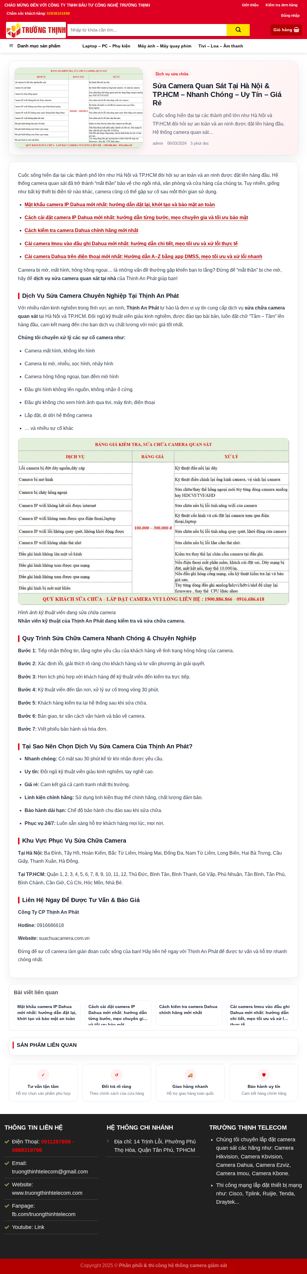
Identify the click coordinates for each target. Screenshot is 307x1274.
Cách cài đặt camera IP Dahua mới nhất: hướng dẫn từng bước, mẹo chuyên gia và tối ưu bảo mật (136, 217)
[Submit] (238, 30)
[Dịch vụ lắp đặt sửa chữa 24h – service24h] (36, 30)
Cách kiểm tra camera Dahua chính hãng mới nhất (81, 230)
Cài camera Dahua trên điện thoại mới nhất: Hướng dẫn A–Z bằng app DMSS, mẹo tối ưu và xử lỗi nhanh (143, 256)
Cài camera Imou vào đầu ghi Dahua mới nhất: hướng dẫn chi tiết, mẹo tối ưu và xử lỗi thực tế (131, 243)
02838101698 (58, 13)
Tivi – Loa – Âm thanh (220, 46)
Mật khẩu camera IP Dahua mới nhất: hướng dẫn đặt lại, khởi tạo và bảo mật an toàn (120, 204)
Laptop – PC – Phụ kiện (106, 46)
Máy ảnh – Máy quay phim (164, 46)
